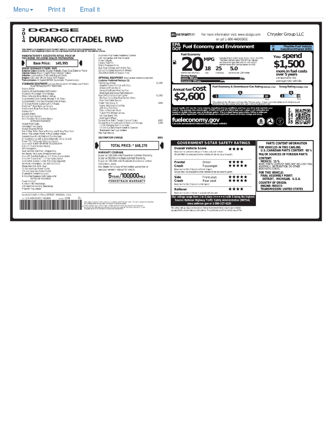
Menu (21, 9)
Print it (56, 9)
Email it (90, 9)
